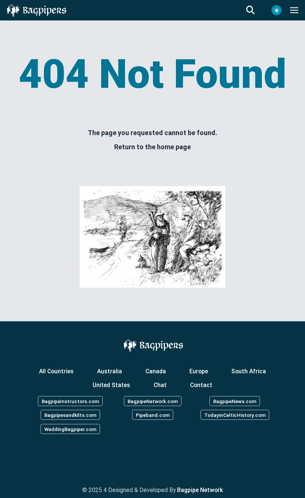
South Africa (248, 370)
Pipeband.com (153, 415)
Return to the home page (152, 147)
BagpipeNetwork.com (153, 401)
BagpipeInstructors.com (70, 401)
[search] (254, 10)
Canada (155, 370)
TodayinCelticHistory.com (235, 415)
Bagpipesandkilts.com (70, 415)
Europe (198, 370)
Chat (160, 385)
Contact (201, 385)
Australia (109, 370)
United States (111, 385)
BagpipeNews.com (234, 401)
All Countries (56, 370)
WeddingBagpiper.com (70, 429)
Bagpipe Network (200, 490)
